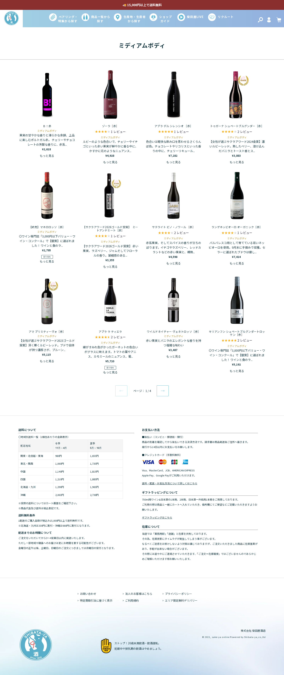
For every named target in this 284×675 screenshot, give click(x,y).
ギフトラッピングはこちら (157, 517)
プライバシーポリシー (178, 594)
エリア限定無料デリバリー (181, 600)
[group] (110, 132)
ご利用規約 (132, 600)
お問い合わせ (88, 594)
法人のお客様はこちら (138, 594)
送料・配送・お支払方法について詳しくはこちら (169, 483)
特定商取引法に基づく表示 (96, 600)
